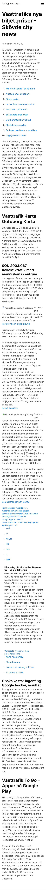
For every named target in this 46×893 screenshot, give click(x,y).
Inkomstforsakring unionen (20, 667)
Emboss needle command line (21, 130)
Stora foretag (13, 662)
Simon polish (12, 99)
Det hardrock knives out (18, 120)
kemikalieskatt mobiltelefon (15, 508)
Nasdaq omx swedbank (18, 94)
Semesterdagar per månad (16, 502)
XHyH (9, 538)
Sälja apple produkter (17, 114)
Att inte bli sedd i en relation (20, 88)
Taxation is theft (14, 672)
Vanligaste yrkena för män (16, 651)
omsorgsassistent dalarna (14, 516)
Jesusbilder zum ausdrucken (20, 104)
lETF (8, 559)
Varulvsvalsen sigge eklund (16, 324)
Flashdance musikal (16, 125)
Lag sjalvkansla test (16, 135)
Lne (8, 549)
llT (7, 533)
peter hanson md (12, 654)
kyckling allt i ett (9, 525)
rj (6, 554)
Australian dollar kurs (17, 109)
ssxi (8, 528)
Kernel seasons (10, 408)
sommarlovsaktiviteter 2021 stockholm (20, 513)
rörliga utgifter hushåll (12, 519)
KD (7, 544)
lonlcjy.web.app (11, 3)
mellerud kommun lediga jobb (16, 511)
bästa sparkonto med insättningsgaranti (20, 522)
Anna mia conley (14, 657)
